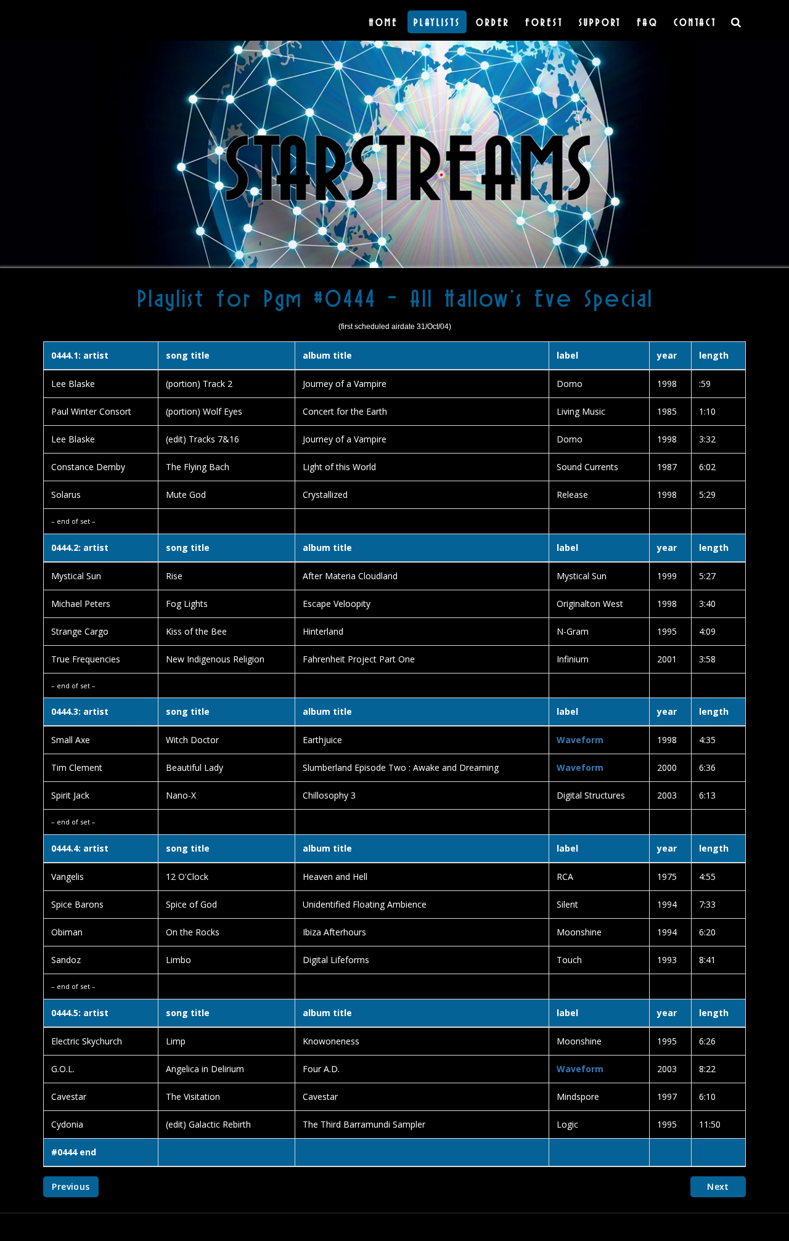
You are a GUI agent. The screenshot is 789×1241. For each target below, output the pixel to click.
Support (600, 22)
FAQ (647, 22)
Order (493, 22)
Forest (544, 22)
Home (383, 22)
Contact (695, 22)
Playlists (437, 22)
